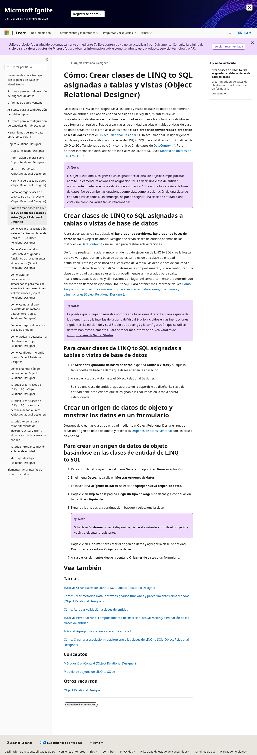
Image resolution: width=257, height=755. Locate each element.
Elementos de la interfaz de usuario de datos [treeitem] (25, 472)
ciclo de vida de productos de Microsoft (38, 48)
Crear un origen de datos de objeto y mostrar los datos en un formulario (230, 85)
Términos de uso (205, 751)
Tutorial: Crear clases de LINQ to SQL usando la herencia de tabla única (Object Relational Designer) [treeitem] (28, 407)
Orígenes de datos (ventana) (152, 431)
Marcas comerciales (232, 751)
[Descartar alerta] (249, 8)
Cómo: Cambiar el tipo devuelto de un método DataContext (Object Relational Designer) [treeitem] (25, 311)
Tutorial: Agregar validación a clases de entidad (97, 631)
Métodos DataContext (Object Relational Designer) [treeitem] (28, 171)
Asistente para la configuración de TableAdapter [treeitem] (27, 112)
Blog (92, 751)
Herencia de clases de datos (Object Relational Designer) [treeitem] (28, 183)
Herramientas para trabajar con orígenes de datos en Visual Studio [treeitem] (25, 79)
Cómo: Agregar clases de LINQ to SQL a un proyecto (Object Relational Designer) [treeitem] (28, 196)
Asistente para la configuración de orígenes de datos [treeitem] (27, 93)
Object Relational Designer (91, 63)
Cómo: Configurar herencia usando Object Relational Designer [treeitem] (28, 357)
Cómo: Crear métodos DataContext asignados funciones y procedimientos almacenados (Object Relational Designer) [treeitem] (28, 258)
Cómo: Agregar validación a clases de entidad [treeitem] (28, 327)
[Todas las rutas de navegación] (67, 63)
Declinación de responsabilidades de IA (30, 751)
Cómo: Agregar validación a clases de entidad (96, 609)
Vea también (219, 93)
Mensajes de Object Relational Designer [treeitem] (23, 460)
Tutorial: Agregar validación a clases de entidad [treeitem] (28, 449)
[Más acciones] (190, 63)
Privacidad (126, 751)
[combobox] (26, 67)
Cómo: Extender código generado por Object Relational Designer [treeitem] (25, 373)
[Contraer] (46, 60)
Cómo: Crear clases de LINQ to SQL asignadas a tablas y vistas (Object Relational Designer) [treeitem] (28, 215)
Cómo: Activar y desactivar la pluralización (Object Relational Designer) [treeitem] (29, 341)
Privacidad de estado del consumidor (163, 751)
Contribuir (109, 751)
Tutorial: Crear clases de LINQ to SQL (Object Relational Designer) (110, 588)
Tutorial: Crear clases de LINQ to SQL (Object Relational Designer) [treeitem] (26, 389)
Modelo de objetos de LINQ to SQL (88, 672)
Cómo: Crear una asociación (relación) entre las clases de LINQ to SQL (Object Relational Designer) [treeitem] (28, 235)
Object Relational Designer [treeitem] (27, 150)
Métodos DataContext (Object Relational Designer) (100, 663)
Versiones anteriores (72, 751)
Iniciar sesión (244, 32)
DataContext (162, 145)
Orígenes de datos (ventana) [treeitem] (25, 102)
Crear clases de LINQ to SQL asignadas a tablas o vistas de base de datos (231, 73)
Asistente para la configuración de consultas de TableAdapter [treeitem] (27, 123)
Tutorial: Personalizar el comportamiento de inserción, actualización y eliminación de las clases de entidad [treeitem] (28, 431)
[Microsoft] (7, 32)
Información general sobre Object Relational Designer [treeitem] (27, 160)
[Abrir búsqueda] (230, 32)
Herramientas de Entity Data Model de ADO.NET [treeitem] (25, 135)
